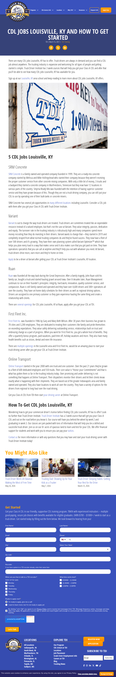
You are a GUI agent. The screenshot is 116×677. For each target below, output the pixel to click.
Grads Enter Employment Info (65, 655)
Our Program (59, 645)
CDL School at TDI (60, 647)
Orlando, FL (28, 655)
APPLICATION (93, 643)
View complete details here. (87, 674)
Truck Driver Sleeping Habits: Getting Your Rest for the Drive (94, 480)
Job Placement (59, 653)
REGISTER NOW (94, 639)
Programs (33, 10)
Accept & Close (106, 674)
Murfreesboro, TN (31, 653)
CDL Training (66, 41)
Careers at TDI (59, 658)
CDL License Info (46, 10)
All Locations (29, 645)
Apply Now (106, 10)
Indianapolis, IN (30, 647)
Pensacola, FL (29, 661)
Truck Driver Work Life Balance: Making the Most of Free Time (19, 480)
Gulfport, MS (29, 666)
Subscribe (108, 658)
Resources (82, 10)
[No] (113, 673)
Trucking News (59, 664)
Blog (55, 661)
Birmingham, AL (30, 658)
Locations (59, 10)
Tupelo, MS (28, 664)
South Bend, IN (30, 650)
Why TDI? (70, 10)
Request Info (94, 10)
